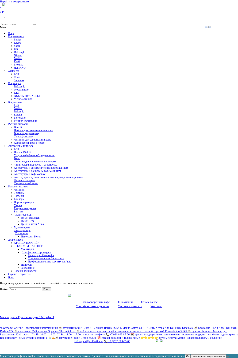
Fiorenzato (20, 117)
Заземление (27, 267)
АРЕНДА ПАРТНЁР (26, 242)
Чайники (19, 189)
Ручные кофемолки (25, 120)
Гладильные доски (25, 208)
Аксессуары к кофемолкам (29, 173)
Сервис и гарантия (19, 274)
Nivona (18, 55)
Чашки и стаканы (24, 180)
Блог (11, 277)
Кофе (11, 33)
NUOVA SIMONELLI (27, 95)
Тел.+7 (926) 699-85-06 (223, 27)
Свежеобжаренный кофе (95, 302)
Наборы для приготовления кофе (33, 130)
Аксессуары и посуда (20, 145)
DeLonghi (19, 52)
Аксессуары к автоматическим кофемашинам (41, 167)
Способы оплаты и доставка (92, 306)
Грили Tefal (27, 220)
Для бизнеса (15, 239)
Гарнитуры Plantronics (41, 255)
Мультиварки (22, 227)
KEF (16, 92)
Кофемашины (16, 36)
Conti (17, 77)
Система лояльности (130, 306)
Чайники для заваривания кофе (32, 139)
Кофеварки (14, 83)
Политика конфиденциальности (19, 348)
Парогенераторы (24, 202)
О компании (125, 302)
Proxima (18, 64)
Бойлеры (19, 198)
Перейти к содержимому (14, 1)
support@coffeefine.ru (88, 341)
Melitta (18, 58)
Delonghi (19, 111)
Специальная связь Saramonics (46, 258)
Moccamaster (21, 89)
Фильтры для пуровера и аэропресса (35, 164)
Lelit (16, 73)
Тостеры (19, 195)
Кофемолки (15, 102)
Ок (187, 356)
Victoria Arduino (23, 98)
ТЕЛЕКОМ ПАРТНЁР (29, 245)
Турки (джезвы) (23, 136)
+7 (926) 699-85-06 (117, 341)
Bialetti (18, 127)
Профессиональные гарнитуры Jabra (49, 261)
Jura (16, 48)
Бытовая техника (18, 186)
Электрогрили (23, 214)
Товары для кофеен (25, 270)
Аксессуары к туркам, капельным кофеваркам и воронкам (48, 177)
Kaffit (17, 61)
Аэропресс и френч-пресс (29, 142)
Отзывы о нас (149, 302)
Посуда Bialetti (22, 152)
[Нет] (228, 356)
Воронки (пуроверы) (26, 133)
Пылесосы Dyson (31, 236)
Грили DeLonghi (30, 217)
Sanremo (19, 80)
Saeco (17, 45)
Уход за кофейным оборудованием (34, 155)
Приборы (26, 264)
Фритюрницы (22, 230)
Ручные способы (18, 123)
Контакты (156, 306)
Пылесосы (21, 233)
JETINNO (20, 67)
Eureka (18, 114)
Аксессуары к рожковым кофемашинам (37, 170)
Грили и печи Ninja (32, 224)
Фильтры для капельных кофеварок (35, 161)
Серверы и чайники (26, 183)
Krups (17, 42)
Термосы (19, 192)
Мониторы (27, 249)
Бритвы (18, 211)
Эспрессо (13, 70)
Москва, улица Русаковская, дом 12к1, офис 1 (27, 317)
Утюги (18, 205)
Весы (17, 158)
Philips (17, 39)
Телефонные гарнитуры (36, 252)
